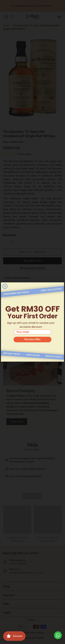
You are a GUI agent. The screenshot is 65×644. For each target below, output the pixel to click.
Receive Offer (32, 339)
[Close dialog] (5, 286)
